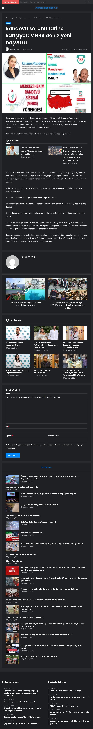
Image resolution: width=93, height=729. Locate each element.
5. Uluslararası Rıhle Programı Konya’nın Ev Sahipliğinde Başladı (43, 2)
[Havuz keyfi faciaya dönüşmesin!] (46, 361)
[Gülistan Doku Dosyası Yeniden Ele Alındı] (12, 525)
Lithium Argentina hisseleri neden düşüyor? (25, 617)
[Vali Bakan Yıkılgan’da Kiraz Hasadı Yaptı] (12, 659)
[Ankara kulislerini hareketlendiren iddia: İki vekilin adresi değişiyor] (12, 592)
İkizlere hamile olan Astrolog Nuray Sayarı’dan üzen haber (46, 345)
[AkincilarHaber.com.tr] (46, 7)
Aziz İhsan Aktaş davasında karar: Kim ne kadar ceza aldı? (46, 634)
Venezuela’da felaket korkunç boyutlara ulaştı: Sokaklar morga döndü (52, 543)
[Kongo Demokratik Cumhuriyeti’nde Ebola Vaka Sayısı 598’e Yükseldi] (75, 361)
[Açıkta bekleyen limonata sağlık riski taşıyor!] (18, 361)
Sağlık (18, 18)
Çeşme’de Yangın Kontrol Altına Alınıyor (23, 515)
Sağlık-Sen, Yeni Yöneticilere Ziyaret (21, 554)
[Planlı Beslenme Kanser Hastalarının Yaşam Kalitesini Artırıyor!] (75, 333)
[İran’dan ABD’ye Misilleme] (12, 536)
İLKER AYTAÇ (14, 49)
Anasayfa (10, 18)
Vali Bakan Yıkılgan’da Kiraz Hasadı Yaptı (39, 656)
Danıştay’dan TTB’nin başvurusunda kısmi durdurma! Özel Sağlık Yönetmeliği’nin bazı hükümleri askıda (73, 154)
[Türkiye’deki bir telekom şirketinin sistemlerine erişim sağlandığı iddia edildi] (12, 648)
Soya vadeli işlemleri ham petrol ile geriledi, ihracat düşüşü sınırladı (35, 600)
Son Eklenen (46, 467)
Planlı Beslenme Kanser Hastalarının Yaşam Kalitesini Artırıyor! (73, 345)
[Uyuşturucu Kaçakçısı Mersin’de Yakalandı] (12, 507)
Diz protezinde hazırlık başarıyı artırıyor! (15, 343)
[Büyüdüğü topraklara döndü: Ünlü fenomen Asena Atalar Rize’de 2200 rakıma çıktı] (12, 609)
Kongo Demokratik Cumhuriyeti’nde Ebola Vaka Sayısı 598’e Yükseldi (74, 372)
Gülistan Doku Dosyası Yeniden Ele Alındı (38, 522)
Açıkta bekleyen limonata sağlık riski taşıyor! (17, 371)
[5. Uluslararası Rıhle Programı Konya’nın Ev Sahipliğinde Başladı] (12, 497)
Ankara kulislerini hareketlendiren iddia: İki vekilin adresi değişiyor (50, 589)
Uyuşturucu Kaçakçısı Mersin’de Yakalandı (39, 504)
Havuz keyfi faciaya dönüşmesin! (42, 371)
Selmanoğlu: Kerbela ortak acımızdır (22, 487)
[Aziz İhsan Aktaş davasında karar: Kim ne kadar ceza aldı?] (12, 638)
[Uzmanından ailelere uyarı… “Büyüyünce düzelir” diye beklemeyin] (12, 150)
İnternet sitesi (53, 436)
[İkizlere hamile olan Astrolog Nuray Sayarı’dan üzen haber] (46, 333)
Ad (7, 427)
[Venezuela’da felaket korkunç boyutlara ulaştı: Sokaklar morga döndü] (12, 546)
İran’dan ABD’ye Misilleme (32, 533)
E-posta (9, 436)
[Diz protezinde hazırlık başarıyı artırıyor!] (18, 333)
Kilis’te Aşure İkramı (14, 561)
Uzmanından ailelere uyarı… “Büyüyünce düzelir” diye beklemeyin (33, 151)
